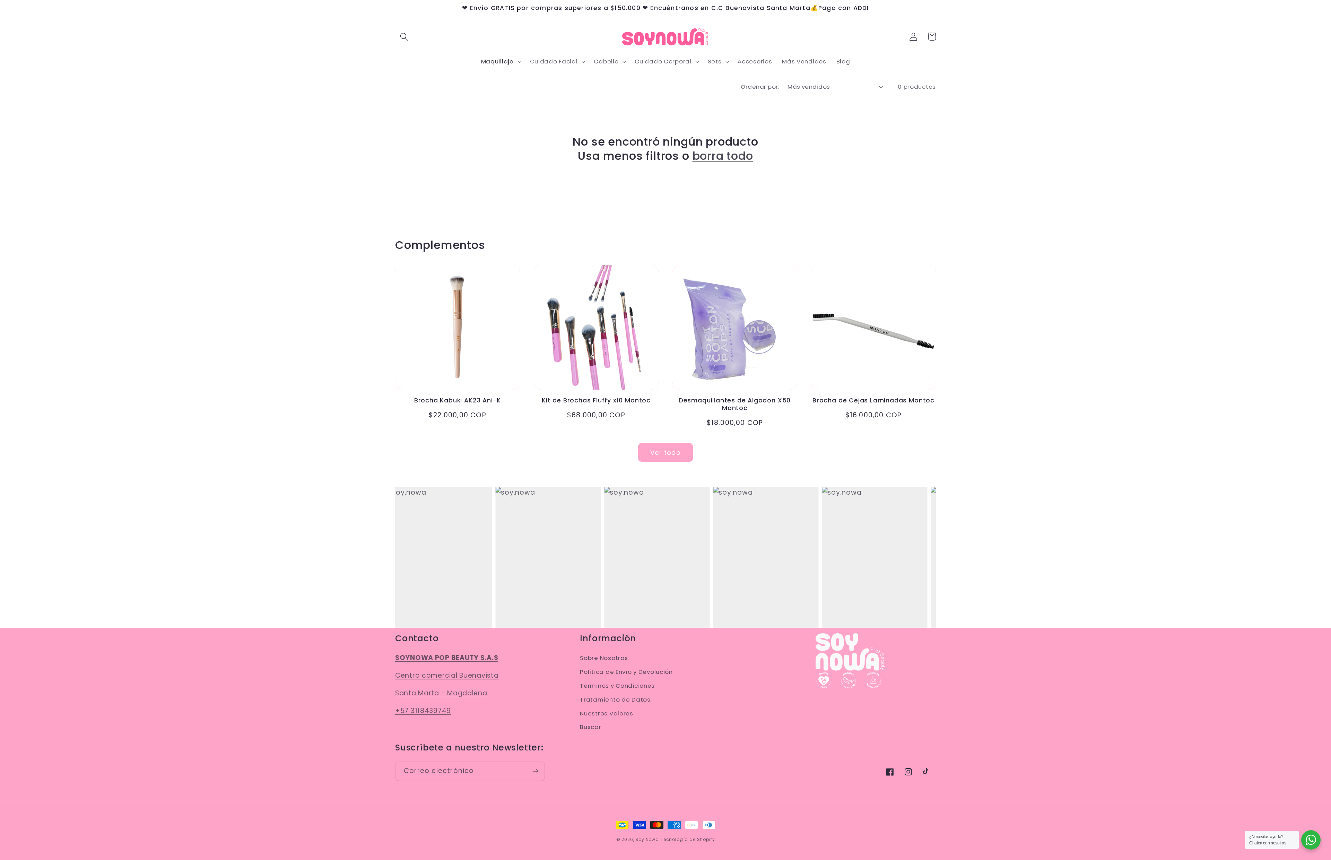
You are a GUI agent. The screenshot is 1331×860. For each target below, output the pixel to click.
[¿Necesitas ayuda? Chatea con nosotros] (1311, 840)
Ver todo (665, 452)
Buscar (590, 727)
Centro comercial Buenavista (446, 675)
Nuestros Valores (606, 713)
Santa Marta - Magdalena (441, 693)
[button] (404, 36)
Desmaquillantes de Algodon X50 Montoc (735, 404)
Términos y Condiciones (617, 685)
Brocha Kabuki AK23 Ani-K (457, 400)
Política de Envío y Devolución (626, 672)
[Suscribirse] (535, 771)
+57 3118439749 (423, 710)
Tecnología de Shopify (688, 839)
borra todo (723, 156)
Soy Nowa (647, 839)
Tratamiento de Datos (615, 699)
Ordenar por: (760, 86)
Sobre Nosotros (604, 658)
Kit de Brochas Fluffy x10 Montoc (596, 400)
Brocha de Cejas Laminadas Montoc (873, 400)
